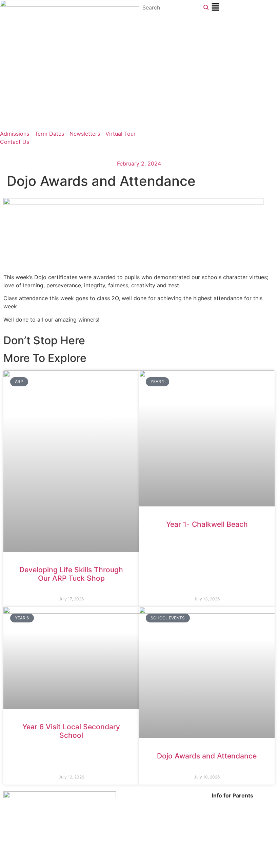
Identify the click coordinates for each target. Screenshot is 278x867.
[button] (243, 7)
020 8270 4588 (173, 795)
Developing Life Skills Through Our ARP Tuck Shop (71, 573)
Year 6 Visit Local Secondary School (71, 730)
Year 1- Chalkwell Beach (207, 524)
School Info (226, 803)
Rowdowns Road (94, 803)
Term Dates (226, 811)
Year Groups (228, 819)
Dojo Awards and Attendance (207, 756)
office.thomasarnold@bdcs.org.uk (185, 803)
